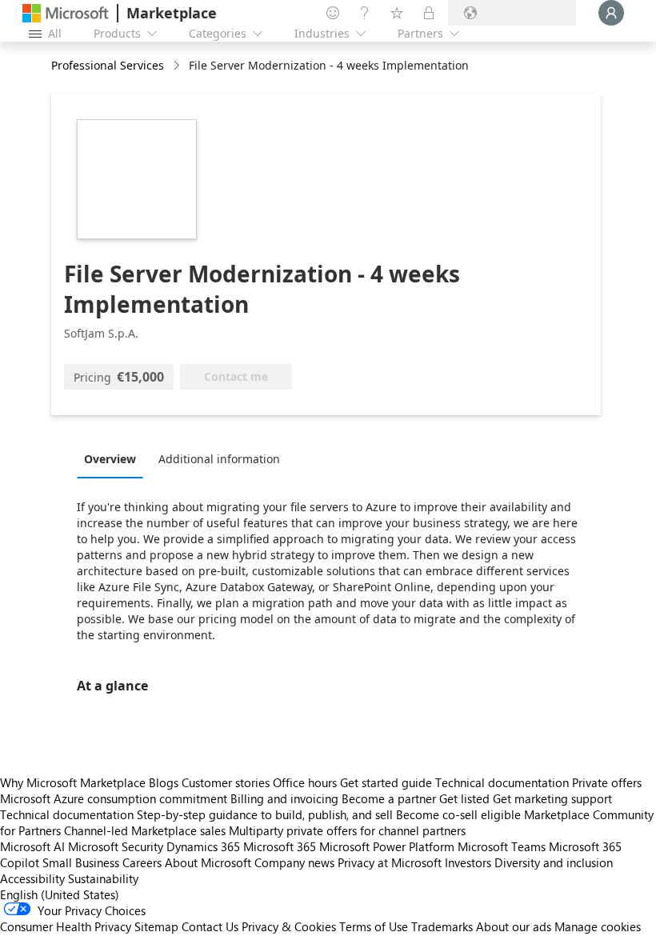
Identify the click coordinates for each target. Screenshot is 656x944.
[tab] (114, 458)
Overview (110, 458)
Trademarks (442, 926)
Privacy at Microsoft (390, 862)
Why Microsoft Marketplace (73, 782)
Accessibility (32, 878)
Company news (294, 862)
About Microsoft (208, 862)
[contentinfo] (178, 66)
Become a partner (389, 798)
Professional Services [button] (107, 65)
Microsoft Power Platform (386, 846)
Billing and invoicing (284, 798)
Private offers (607, 782)
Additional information (219, 458)
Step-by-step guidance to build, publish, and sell (265, 814)
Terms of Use (373, 926)
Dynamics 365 (203, 846)
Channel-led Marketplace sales (145, 830)
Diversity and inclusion (553, 862)
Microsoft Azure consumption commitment (115, 798)
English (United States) (59, 894)
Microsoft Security (115, 846)
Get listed (464, 798)
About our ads (513, 926)
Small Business (80, 862)
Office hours (305, 782)
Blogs (163, 782)
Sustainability (103, 878)
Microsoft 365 (279, 846)
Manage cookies (597, 926)
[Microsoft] (65, 13)
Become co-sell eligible (458, 814)
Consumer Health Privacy (65, 926)
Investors (468, 862)
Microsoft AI (32, 846)
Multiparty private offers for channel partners (347, 830)
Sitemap (156, 926)
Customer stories (226, 782)
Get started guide (386, 782)
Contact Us (210, 926)
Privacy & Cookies (289, 926)
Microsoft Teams (502, 846)
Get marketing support (552, 798)
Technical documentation (502, 782)
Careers (142, 862)
